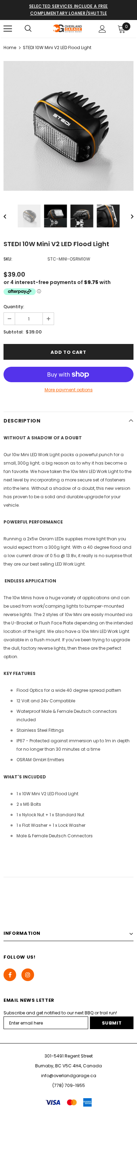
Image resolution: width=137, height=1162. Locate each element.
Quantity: (14, 307)
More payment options (69, 390)
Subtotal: (14, 332)
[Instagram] (27, 974)
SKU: (8, 259)
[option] (68, 126)
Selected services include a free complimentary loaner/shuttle (68, 9)
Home (10, 47)
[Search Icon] (28, 28)
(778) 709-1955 (68, 1085)
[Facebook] (10, 974)
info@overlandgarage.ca (68, 1076)
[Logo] (67, 28)
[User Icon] (102, 29)
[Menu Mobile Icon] (8, 29)
